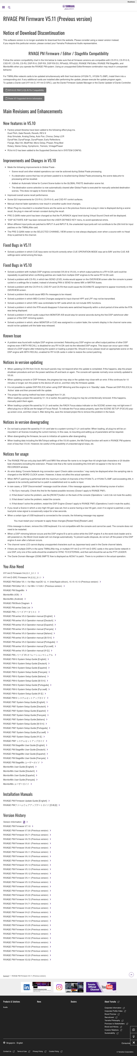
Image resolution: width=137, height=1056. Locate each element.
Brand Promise (110, 1014)
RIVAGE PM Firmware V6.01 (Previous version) (25, 860)
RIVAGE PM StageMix (13, 590)
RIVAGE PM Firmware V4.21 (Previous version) (25, 912)
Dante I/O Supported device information (25, 98)
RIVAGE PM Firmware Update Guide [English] (25, 800)
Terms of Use (22, 1051)
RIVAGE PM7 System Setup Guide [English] (24, 702)
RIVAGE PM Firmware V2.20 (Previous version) (25, 955)
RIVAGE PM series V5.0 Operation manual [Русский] (28, 646)
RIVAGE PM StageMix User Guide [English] (24, 745)
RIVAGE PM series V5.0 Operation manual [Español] (28, 624)
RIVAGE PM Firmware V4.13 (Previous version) (25, 920)
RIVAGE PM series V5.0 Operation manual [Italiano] (27, 633)
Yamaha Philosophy (112, 1020)
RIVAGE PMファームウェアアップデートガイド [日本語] (30, 805)
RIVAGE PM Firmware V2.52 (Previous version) (25, 950)
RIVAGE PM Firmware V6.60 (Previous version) (25, 847)
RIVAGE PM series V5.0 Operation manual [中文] (26, 650)
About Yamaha (110, 1001)
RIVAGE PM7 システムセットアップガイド (23, 740)
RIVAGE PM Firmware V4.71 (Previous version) (25, 903)
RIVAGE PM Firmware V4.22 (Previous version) (25, 907)
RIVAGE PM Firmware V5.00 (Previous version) (25, 895)
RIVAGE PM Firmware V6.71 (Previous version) (25, 834)
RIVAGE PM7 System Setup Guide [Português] (25, 728)
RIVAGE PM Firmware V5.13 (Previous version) (25, 869)
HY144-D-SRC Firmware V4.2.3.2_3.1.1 (22, 577)
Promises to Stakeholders (115, 1023)
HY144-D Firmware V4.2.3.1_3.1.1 (19, 573)
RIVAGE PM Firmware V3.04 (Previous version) (25, 929)
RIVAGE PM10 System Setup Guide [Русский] (25, 689)
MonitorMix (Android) (13, 598)
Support (6, 976)
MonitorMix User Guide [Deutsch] (19, 771)
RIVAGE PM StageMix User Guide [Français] (24, 758)
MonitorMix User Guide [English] (18, 766)
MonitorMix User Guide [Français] (19, 779)
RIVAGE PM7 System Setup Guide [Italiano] (24, 719)
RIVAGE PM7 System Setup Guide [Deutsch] (24, 706)
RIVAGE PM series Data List (16, 607)
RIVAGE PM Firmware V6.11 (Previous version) (25, 851)
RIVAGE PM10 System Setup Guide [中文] (23, 693)
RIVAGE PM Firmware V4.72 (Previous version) (25, 899)
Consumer (126, 1043)
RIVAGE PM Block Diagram (16, 603)
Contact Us (7, 1051)
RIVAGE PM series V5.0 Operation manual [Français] (28, 629)
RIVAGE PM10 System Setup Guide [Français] (25, 672)
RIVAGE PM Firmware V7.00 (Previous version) (25, 830)
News (39, 1001)
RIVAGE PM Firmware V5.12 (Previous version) (25, 873)
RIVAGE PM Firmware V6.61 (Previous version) (25, 843)
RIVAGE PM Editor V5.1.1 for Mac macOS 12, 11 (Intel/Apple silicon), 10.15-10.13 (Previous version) (50, 581)
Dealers (74, 1001)
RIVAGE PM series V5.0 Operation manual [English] (27, 616)
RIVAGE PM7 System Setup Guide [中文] (22, 736)
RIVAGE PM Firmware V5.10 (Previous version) (25, 882)
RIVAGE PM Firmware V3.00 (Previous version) (25, 946)
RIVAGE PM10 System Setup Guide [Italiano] (24, 676)
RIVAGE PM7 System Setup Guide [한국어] (23, 723)
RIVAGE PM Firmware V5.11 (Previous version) (25, 877)
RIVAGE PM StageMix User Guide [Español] (24, 753)
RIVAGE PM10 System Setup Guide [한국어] (24, 680)
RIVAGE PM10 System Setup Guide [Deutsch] (25, 663)
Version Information (12, 821)
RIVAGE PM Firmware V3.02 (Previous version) (25, 938)
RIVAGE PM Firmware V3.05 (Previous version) (25, 925)
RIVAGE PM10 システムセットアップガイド (24, 697)
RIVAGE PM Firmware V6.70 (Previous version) (25, 839)
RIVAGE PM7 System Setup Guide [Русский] (24, 732)
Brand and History (112, 1026)
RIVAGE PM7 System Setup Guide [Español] (24, 710)
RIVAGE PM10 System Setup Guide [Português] (26, 684)
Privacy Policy (38, 1051)
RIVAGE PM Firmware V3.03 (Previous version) (25, 933)
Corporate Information (113, 1007)
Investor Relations (112, 1030)
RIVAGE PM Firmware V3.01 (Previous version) (25, 942)
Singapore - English (14, 1042)
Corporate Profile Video (114, 1011)
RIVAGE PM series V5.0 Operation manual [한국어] (27, 637)
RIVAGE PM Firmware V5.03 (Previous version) (25, 886)
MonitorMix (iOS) (11, 594)
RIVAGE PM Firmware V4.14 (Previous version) (25, 916)
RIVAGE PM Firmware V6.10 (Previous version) (25, 856)
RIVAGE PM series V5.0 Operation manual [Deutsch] (28, 620)
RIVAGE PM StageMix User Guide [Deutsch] (24, 749)
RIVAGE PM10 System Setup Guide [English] (24, 659)
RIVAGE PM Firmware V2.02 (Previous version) (25, 959)
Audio (5, 1007)
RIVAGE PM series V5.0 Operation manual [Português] (29, 641)
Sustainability (110, 1033)
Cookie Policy (54, 1051)
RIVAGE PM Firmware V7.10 (17, 826)
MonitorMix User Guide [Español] (19, 775)
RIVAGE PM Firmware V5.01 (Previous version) (25, 890)
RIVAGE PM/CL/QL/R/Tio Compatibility (26, 90)
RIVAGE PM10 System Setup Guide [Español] (25, 667)
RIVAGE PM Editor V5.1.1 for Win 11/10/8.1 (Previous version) (32, 586)
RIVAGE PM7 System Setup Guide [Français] (24, 715)
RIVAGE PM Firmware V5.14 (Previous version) (25, 864)
